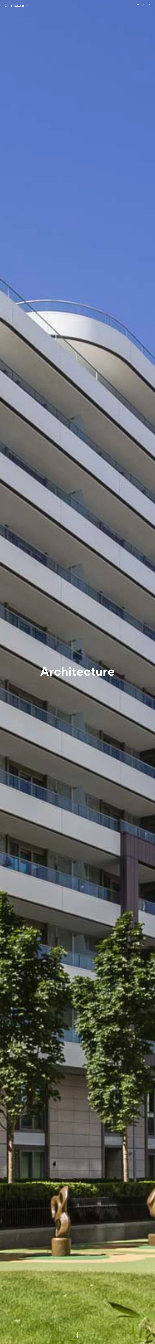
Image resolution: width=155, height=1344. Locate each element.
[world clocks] (149, 5)
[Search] (143, 5)
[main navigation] (138, 5)
